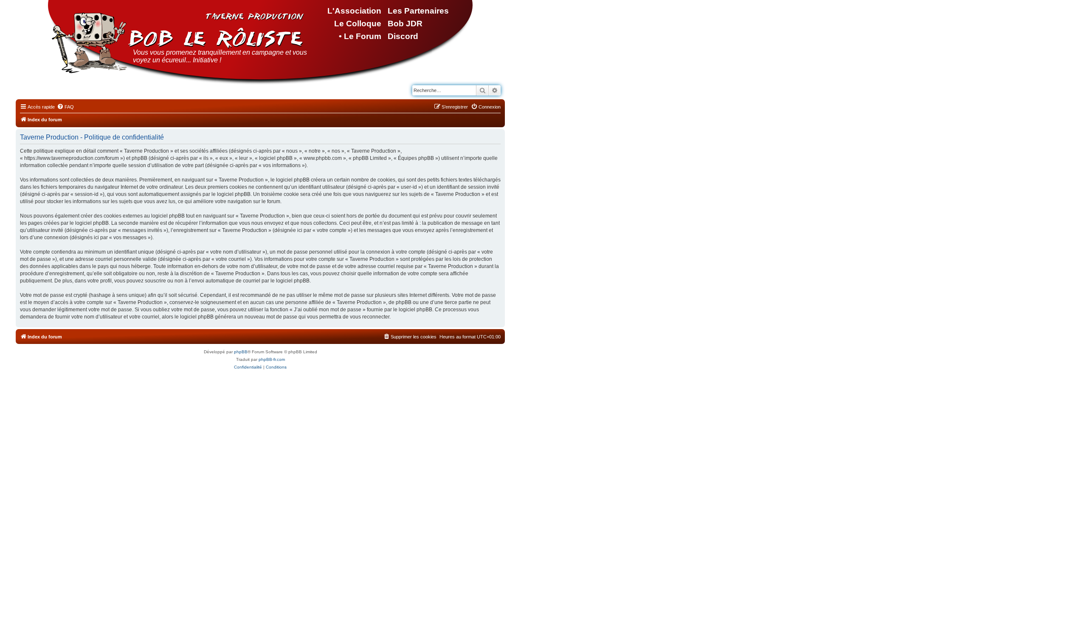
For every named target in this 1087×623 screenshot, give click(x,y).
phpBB (241, 351)
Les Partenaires (418, 10)
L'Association (354, 10)
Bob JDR (405, 23)
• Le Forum (360, 36)
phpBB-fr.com (272, 359)
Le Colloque (357, 23)
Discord (403, 36)
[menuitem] (65, 107)
